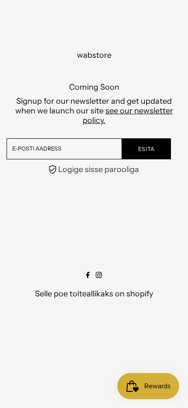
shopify (139, 294)
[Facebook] (88, 275)
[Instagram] (99, 275)
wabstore (94, 55)
